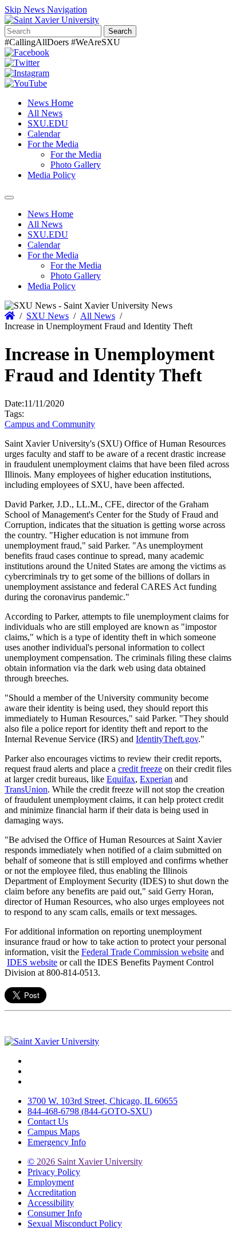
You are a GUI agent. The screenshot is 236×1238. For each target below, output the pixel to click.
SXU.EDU (47, 123)
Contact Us (47, 1121)
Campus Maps (53, 1132)
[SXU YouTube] (26, 83)
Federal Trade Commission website (145, 952)
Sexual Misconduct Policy (74, 1223)
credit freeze (140, 769)
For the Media (52, 144)
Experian (156, 779)
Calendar (43, 134)
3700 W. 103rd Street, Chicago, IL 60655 (102, 1101)
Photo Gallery (75, 164)
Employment (50, 1182)
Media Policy (51, 175)
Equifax (121, 779)
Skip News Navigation (46, 9)
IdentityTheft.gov (167, 739)
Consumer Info (54, 1213)
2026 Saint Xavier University (85, 1161)
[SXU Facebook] (27, 52)
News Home (50, 103)
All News (44, 113)
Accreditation (51, 1192)
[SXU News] (52, 20)
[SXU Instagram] (27, 73)
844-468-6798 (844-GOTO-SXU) (89, 1111)
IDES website (32, 962)
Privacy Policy (53, 1172)
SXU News (47, 316)
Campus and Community (50, 424)
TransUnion (26, 789)
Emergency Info (56, 1142)
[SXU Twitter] (22, 63)
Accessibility (50, 1203)
